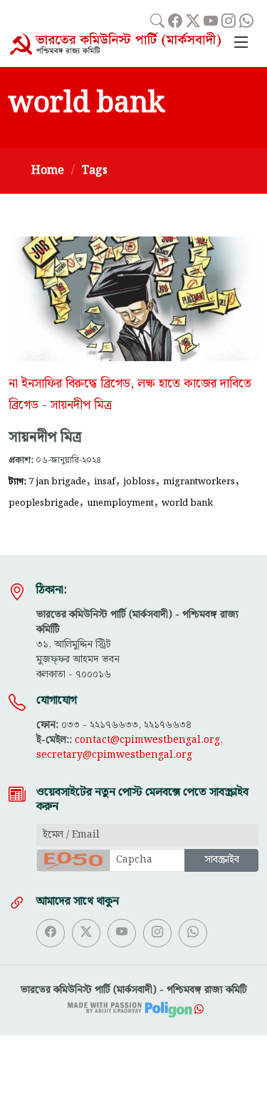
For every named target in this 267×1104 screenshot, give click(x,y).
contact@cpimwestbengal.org (147, 740)
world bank (187, 503)
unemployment (120, 503)
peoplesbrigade (44, 503)
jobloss (139, 481)
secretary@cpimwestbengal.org (114, 755)
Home (47, 170)
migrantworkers (199, 481)
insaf (104, 481)
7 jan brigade (57, 481)
